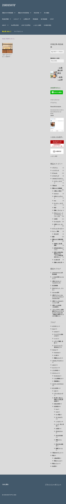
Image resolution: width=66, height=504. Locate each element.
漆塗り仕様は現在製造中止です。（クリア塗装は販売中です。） (58, 255)
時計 (55, 207)
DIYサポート (55, 326)
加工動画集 (44, 19)
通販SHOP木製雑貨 (7, 13)
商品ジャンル (57, 460)
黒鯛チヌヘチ (57, 358)
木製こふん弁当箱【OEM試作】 (56, 306)
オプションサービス (57, 228)
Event (53, 329)
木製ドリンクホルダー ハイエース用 (58, 301)
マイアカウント (18, 31)
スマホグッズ (55, 176)
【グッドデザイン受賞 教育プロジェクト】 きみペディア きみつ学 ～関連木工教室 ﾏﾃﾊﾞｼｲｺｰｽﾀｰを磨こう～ (58, 313)
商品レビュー (55, 463)
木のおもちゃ (59, 431)
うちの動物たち (58, 378)
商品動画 (35, 19)
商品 (53, 455)
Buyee (52, 115)
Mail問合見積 (15, 25)
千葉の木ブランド (56, 452)
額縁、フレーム (58, 210)
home (3, 38)
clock (57, 412)
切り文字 (56, 234)
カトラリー (55, 367)
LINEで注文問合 (26, 25)
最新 (53, 236)
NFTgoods (54, 173)
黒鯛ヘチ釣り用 (58, 262)
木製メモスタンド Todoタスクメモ (56, 281)
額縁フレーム (59, 448)
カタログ (16, 19)
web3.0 (54, 365)
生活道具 (56, 406)
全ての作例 (55, 388)
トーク (55, 338)
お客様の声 (27, 19)
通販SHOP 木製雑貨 (57, 188)
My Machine (57, 376)
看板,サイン (59, 440)
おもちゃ (56, 193)
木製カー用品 (57, 191)
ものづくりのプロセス (58, 384)
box (57, 409)
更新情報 (56, 381)
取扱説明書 (5, 19)
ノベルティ (58, 421)
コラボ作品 (55, 370)
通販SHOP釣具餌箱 (23, 13)
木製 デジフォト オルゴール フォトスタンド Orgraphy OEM (58, 296)
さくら (12, 38)
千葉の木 (54, 185)
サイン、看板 (55, 231)
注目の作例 (57, 403)
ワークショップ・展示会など (58, 346)
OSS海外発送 (47, 25)
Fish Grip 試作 (55, 292)
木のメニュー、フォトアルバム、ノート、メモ (58, 214)
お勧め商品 (57, 458)
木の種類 (46, 13)
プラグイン (55, 167)
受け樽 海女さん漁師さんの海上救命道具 (58, 399)
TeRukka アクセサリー (58, 360)
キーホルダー (57, 221)
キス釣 (55, 355)
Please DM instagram (55, 106)
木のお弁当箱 (59, 435)
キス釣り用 (57, 259)
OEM (55, 391)
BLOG (8, 38)
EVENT (52, 19)
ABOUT (4, 25)
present (56, 331)
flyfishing (56, 352)
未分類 (54, 466)
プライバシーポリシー (53, 484)
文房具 (55, 219)
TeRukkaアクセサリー (57, 178)
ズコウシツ (55, 373)
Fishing (54, 350)
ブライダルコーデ (58, 393)
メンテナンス (55, 170)
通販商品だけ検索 (54, 58)
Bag (55, 200)
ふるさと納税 (37, 25)
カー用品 (58, 414)
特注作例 (36, 13)
